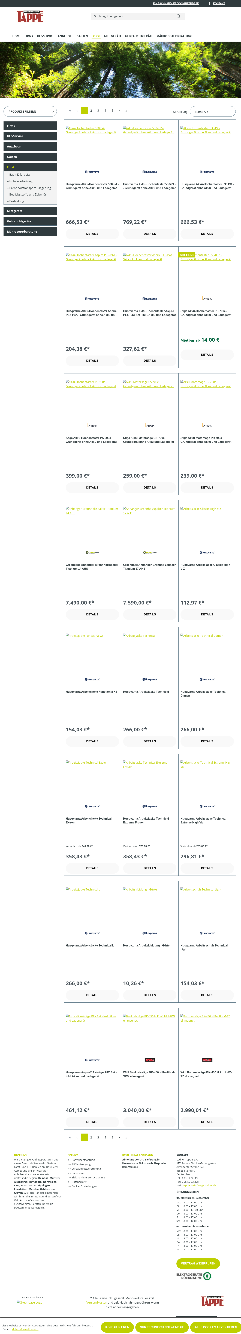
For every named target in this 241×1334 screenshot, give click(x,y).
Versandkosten (96, 1302)
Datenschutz (79, 1182)
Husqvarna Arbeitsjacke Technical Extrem (89, 820)
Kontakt (219, 3)
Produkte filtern (22, 112)
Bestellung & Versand (137, 1155)
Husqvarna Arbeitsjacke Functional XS (92, 691)
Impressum (78, 1173)
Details (92, 233)
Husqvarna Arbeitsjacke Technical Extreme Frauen (146, 820)
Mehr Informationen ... (25, 1329)
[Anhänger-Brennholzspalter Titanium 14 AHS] (92, 524)
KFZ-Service (15, 136)
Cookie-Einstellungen (84, 1186)
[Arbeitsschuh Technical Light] (207, 905)
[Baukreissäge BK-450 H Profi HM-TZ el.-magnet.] (207, 1032)
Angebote (13, 146)
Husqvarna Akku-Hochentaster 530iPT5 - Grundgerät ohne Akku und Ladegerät (149, 186)
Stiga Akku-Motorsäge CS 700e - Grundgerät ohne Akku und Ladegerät (148, 439)
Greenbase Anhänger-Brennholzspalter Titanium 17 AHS (149, 566)
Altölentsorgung (81, 1164)
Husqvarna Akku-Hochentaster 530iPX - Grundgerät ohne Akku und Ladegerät (207, 186)
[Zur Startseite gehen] (30, 15)
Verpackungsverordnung (86, 1168)
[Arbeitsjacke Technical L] (92, 905)
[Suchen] (178, 16)
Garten (12, 157)
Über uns (20, 1155)
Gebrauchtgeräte (19, 221)
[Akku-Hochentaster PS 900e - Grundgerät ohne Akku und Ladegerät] (92, 397)
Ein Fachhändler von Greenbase (176, 3)
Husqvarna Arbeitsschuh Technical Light (204, 947)
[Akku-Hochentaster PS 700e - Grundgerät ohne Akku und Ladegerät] (207, 270)
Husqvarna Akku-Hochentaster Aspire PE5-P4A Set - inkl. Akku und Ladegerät (149, 313)
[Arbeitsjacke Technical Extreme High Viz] (207, 778)
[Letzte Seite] (126, 110)
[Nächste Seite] (119, 110)
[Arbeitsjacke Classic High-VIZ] (207, 524)
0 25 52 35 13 (190, 1178)
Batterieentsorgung (83, 1160)
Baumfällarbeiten (20, 175)
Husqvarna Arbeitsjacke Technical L (90, 945)
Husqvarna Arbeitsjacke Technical (146, 691)
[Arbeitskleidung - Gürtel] (149, 905)
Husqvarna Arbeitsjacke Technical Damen (203, 693)
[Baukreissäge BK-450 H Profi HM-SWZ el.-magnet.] (149, 1032)
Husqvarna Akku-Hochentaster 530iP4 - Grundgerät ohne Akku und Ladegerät (92, 186)
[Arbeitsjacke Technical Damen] (207, 651)
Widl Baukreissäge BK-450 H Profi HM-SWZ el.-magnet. (149, 1074)
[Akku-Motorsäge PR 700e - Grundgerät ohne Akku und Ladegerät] (207, 397)
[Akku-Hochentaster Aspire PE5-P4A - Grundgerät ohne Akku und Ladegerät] (92, 270)
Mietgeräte (14, 211)
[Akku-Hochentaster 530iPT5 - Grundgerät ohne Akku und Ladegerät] (149, 144)
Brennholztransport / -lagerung (30, 188)
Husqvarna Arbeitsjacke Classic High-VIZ (205, 566)
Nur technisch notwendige (162, 1327)
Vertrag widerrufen (198, 1263)
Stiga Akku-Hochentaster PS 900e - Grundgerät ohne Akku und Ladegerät (91, 439)
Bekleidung (16, 201)
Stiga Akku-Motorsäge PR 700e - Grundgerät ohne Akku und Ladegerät (205, 439)
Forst (10, 167)
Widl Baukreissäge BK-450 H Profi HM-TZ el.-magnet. (206, 1074)
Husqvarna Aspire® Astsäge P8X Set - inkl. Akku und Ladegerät (91, 1074)
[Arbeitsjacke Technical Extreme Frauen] (149, 778)
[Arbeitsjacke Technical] (149, 651)
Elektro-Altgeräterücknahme (88, 1177)
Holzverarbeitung (20, 181)
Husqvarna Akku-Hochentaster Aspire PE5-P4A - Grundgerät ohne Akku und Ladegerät (91, 313)
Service (73, 1155)
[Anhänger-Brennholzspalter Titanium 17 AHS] (149, 524)
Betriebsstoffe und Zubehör (27, 194)
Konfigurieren (117, 1327)
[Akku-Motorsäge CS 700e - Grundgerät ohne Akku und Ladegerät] (149, 397)
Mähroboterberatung (22, 232)
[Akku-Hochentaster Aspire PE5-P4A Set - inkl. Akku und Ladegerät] (149, 270)
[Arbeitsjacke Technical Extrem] (92, 778)
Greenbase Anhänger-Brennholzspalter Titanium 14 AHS (92, 566)
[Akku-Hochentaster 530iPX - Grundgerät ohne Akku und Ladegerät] (207, 144)
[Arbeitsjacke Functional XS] (92, 651)
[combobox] (131, 16)
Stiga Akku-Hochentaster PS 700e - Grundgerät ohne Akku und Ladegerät (205, 313)
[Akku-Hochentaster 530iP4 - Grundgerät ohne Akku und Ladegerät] (92, 144)
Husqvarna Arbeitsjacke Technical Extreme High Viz (203, 820)
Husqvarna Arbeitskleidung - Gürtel (146, 945)
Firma (11, 126)
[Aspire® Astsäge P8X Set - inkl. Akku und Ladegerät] (92, 1032)
